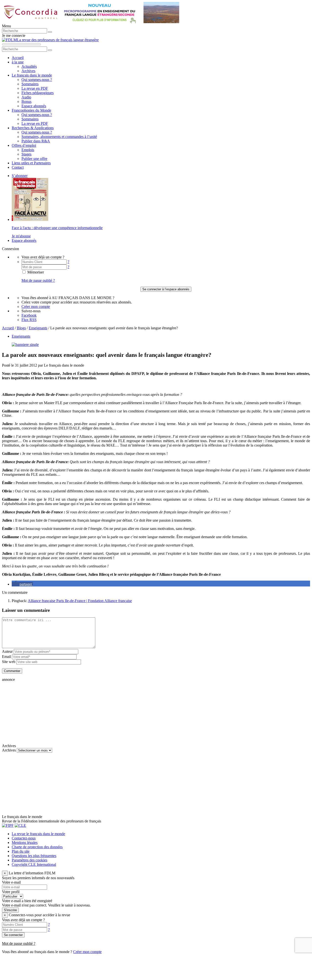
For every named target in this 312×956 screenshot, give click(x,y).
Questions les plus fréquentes (34, 856)
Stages (26, 154)
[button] (22, 584)
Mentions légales (25, 842)
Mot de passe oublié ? (38, 280)
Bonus (26, 101)
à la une (18, 62)
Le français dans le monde (32, 75)
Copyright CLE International (34, 864)
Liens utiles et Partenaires (31, 163)
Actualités (29, 66)
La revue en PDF (34, 88)
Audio (26, 97)
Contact (18, 167)
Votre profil (11, 892)
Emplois (27, 150)
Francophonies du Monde (31, 110)
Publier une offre (34, 158)
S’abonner (20, 176)
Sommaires (30, 84)
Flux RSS (29, 320)
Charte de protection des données (37, 847)
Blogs (21, 328)
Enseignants (38, 328)
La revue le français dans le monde (38, 834)
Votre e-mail (11, 882)
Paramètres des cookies (29, 860)
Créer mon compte (35, 306)
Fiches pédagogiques (37, 93)
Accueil (18, 58)
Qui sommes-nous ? (36, 80)
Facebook (29, 315)
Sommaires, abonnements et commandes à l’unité (59, 137)
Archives (28, 71)
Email (6, 656)
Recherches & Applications (33, 128)
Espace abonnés (33, 106)
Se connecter (13, 935)
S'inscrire (10, 910)
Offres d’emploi (24, 145)
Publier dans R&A (35, 141)
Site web (8, 662)
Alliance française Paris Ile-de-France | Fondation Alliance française (80, 601)
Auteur (7, 651)
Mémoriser (35, 272)
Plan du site (20, 851)
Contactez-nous (24, 838)
